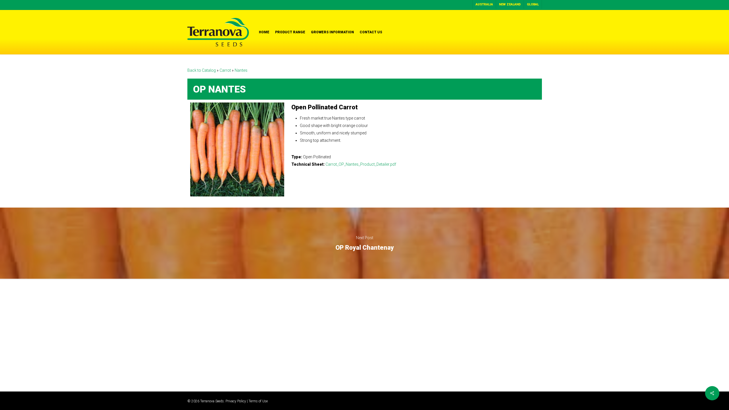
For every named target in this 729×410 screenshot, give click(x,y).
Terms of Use (258, 401)
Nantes (241, 70)
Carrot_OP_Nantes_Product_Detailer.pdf (360, 164)
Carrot (226, 70)
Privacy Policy (236, 401)
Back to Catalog (202, 70)
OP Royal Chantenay (364, 243)
